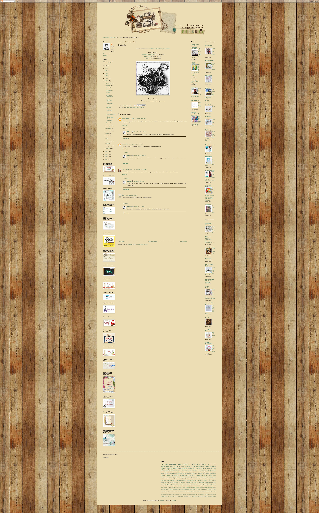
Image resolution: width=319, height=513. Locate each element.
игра (129, 107)
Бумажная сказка (208, 117)
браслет (200, 473)
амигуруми (164, 482)
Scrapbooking (209, 105)
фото (214, 468)
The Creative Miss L (127, 169)
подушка (191, 494)
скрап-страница (201, 468)
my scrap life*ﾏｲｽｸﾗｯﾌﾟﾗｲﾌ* (209, 303)
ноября (108, 85)
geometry (179, 485)
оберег (173, 494)
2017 (106, 76)
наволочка (210, 492)
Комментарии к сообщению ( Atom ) (138, 244)
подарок (201, 487)
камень (173, 482)
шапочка (214, 496)
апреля (108, 141)
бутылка (170, 491)
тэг (196, 475)
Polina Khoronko (209, 170)
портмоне (195, 494)
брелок (207, 479)
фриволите (200, 475)
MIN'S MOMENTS (208, 343)
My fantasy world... (208, 185)
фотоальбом (179, 468)
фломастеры (210, 477)
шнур (192, 479)
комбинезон (163, 492)
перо (178, 494)
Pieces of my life (209, 279)
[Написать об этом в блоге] (139, 105)
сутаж (178, 496)
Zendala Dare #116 (199, 104)
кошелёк (174, 487)
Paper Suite (208, 258)
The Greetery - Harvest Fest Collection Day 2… (209, 241)
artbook (163, 470)
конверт (169, 480)
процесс (199, 494)
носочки (167, 479)
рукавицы (184, 480)
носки (184, 482)
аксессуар (190, 485)
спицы (170, 496)
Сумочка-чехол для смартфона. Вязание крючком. (110, 117)
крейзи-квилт (169, 492)
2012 (106, 156)
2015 (106, 81)
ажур (199, 479)
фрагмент (173, 473)
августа (108, 131)
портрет (205, 487)
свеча (165, 496)
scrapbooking (184, 464)
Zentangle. (109, 88)
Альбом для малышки (213, 122)
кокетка (206, 491)
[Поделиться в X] (141, 105)
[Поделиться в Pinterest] (145, 105)
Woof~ (213, 107)
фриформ (186, 496)
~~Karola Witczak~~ (208, 330)
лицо (177, 487)
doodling (202, 470)
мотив (206, 492)
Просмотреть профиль (106, 54)
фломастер (204, 477)
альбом (163, 468)
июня (108, 136)
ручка (212, 494)
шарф (185, 489)
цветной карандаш (175, 489)
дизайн (194, 491)
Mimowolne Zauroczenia (208, 224)
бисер (184, 473)
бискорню (198, 485)
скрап (193, 464)
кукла (180, 482)
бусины (163, 473)
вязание (168, 468)
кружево (167, 473)
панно (196, 484)
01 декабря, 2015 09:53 (140, 169)
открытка (177, 466)
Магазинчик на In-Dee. (109, 37)
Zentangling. (109, 90)
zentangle (142, 107)
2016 (106, 78)
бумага (163, 466)
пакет (176, 494)
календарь (170, 487)
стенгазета (174, 496)
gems (174, 477)
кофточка (184, 484)
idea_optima (208, 75)
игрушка (209, 472)
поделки (214, 472)
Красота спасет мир (209, 61)
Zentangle (194, 80)
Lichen (146, 58)
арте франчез (213, 489)
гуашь (214, 485)
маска (188, 484)
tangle (137, 107)
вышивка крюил (206, 482)
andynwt (162, 500)
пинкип (198, 487)
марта (108, 143)
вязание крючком (181, 472)
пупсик (203, 494)
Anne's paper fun (209, 247)
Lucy (123, 195)
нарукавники (163, 494)
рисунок (133, 107)
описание (194, 487)
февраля (108, 146)
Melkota (129, 132)
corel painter (169, 477)
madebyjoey (194, 87)
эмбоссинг (195, 473)
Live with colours (210, 145)
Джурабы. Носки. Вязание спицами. (109, 110)
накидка (214, 492)
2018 (106, 73)
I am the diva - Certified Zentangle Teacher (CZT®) (196, 46)
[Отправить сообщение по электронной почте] (134, 105)
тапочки (192, 480)
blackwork (174, 485)
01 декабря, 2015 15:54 (132, 195)
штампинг (163, 477)
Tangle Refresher (212, 480)
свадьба (162, 496)
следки (211, 487)
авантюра (196, 482)
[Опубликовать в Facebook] (143, 105)
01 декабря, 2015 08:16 (136, 144)
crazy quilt (203, 489)
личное (181, 492)
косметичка (179, 484)
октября (108, 126)
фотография (210, 484)
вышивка (213, 470)
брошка (211, 479)
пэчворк (206, 494)
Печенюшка (208, 156)
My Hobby (208, 130)
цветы (206, 475)
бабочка (194, 485)
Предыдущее (183, 241)
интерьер (208, 473)
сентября (109, 128)
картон (193, 466)
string (206, 489)
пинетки (200, 484)
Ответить (124, 125)
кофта (177, 482)
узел (183, 496)
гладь (191, 491)
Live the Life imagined (208, 281)
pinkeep (186, 485)
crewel (192, 482)
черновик (181, 489)
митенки (187, 487)
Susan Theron (126, 144)
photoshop (213, 466)
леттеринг (177, 492)
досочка (193, 477)
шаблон (202, 496)
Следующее (122, 241)
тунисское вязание (165, 489)
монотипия (202, 492)
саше (215, 494)
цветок (173, 475)
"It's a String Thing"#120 (162, 49)
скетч (173, 468)
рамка (209, 494)
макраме (192, 475)
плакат (181, 494)
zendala (163, 472)
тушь (196, 480)
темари (214, 487)
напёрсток (178, 480)
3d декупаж (198, 489)
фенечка (178, 479)
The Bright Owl (195, 101)
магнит (184, 492)
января (108, 148)
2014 (106, 151)
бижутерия (179, 477)
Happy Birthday (213, 251)
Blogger (174, 500)
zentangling (208, 470)
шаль (214, 484)
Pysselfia (207, 318)
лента (173, 492)
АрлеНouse (208, 204)
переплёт (189, 473)
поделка (198, 472)
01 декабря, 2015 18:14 (139, 206)
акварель (204, 472)
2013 (106, 154)
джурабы (167, 484)
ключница (202, 491)
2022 (106, 68)
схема (188, 480)
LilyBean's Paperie (208, 237)
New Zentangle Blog (195, 82)
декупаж (168, 475)
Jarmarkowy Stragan (213, 229)
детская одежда (164, 487)
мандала (180, 487)
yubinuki (196, 479)
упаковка (200, 480)
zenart (209, 489)
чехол (199, 496)
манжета (184, 487)
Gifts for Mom (208, 260)
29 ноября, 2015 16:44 (139, 132)
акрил (200, 482)
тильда (180, 496)
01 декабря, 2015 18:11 (139, 181)
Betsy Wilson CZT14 (128, 118)
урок (183, 466)
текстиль (173, 472)
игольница (164, 480)
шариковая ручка (195, 470)
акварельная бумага (203, 466)
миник (192, 484)
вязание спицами (180, 470)
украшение (193, 472)
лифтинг (173, 480)
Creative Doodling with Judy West (195, 114)
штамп (214, 475)
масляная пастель (190, 492)
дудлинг (182, 475)
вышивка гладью (205, 485)
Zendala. (108, 92)
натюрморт (168, 494)
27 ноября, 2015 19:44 (140, 118)
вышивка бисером (183, 491)
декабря (108, 83)
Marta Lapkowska (208, 287)
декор (204, 473)
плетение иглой (186, 494)
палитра (187, 475)
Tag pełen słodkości (213, 334)
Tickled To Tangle (194, 62)
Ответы (126, 128)
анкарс (203, 479)
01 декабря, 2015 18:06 (139, 155)
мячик (190, 487)
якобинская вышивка (190, 489)
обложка (213, 473)
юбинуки (205, 480)
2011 (106, 159)
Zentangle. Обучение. (109, 95)
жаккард (169, 482)
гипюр (188, 491)
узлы (170, 489)
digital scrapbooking (189, 468)
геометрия (211, 485)
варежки (163, 479)
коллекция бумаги (212, 491)
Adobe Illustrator (164, 485)
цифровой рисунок (186, 479)
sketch (214, 477)
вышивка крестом (186, 477)
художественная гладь (193, 496)
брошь (214, 479)
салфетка (198, 477)
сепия (168, 496)
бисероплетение (164, 491)
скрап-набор (173, 479)
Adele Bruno (151, 49)
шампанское (206, 496)
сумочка (188, 482)
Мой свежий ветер (208, 46)
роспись (188, 466)
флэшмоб (168, 472)
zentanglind (179, 473)
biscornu (170, 485)
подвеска (204, 484)
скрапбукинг (202, 464)
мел (195, 492)
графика (126, 107)
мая (107, 138)
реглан (208, 487)
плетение (210, 475)
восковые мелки (175, 491)
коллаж (188, 472)
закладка (198, 491)
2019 (106, 71)
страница (210, 468)
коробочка (173, 484)
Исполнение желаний (208, 87)
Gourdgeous (147, 56)
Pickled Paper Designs (209, 265)
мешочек (198, 492)
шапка (210, 496)
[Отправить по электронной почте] (137, 105)
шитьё (177, 475)
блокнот (163, 475)
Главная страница (152, 241)
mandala (183, 485)
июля (107, 133)
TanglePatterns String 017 (148, 54)
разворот (187, 470)
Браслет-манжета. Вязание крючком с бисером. (109, 102)
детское (173, 470)
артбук (168, 470)
